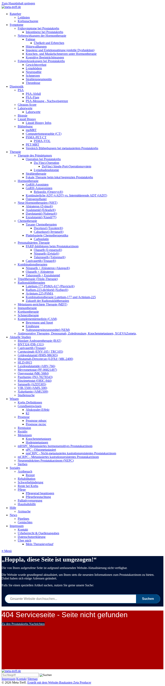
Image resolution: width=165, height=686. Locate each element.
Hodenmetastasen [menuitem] (37, 442)
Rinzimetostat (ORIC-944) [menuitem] (35, 380)
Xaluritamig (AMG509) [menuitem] (33, 391)
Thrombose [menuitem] (33, 83)
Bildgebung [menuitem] (25, 126)
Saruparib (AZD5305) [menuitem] (32, 384)
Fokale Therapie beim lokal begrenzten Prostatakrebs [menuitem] (59, 177)
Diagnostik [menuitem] (17, 86)
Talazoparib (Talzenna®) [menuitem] (49, 257)
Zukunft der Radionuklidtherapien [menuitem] (47, 300)
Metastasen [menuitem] (25, 435)
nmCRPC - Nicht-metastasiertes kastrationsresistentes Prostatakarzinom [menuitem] (71, 453)
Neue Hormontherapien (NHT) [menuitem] (37, 202)
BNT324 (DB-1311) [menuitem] (31, 344)
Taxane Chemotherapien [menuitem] (41, 224)
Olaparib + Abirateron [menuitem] (40, 271)
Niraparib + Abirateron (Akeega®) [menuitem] (48, 268)
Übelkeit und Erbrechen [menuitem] (49, 43)
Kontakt (21, 679)
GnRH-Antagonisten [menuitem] (39, 188)
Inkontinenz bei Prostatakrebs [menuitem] (44, 32)
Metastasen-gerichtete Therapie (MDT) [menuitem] (42, 304)
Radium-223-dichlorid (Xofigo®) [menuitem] (47, 290)
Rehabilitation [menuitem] (26, 478)
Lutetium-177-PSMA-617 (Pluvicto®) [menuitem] (50, 286)
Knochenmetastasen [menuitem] (38, 438)
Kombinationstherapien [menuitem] (32, 264)
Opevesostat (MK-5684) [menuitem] (33, 373)
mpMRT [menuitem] (31, 130)
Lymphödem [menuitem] (34, 68)
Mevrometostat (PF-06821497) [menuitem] (37, 369)
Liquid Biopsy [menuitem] (27, 119)
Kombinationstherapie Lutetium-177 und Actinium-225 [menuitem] (61, 297)
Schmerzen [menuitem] (33, 75)
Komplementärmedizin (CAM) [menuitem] (37, 319)
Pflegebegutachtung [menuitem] (38, 497)
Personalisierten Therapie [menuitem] (34, 242)
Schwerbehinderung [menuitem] (30, 482)
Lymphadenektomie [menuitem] (46, 170)
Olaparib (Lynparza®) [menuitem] (48, 250)
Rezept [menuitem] (30, 475)
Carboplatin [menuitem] (41, 239)
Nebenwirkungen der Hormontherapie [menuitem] (42, 35)
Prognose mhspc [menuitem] (36, 420)
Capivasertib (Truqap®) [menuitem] (41, 260)
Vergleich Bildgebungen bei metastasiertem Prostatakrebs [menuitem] (62, 148)
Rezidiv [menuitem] (23, 431)
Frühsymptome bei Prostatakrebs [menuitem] (38, 28)
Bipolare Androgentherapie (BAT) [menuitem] (39, 340)
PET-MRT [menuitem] (32, 144)
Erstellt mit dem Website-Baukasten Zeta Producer (59, 682)
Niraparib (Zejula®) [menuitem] (46, 253)
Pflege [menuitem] (22, 489)
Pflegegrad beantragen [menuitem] (40, 493)
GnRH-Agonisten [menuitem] (37, 184)
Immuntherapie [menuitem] (27, 308)
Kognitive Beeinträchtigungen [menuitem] (45, 57)
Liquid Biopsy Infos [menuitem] (38, 122)
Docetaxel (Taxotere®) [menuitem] (48, 228)
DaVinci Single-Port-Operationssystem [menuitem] (66, 166)
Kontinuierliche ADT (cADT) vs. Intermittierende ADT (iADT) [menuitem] (66, 195)
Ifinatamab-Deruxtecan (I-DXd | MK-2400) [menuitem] (45, 359)
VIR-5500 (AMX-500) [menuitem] (32, 388)
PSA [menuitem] (21, 90)
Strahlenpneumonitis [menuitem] (39, 79)
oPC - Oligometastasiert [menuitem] (41, 449)
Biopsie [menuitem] (22, 115)
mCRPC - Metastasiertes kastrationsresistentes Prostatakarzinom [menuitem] (58, 457)
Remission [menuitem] (24, 428)
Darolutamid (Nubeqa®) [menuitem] (41, 213)
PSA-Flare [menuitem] (32, 97)
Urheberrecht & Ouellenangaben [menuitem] (38, 533)
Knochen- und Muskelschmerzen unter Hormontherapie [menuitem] (61, 53)
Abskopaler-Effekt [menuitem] (37, 409)
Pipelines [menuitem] (23, 518)
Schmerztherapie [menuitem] (28, 315)
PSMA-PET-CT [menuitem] (36, 137)
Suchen (148, 598)
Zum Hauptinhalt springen (18, 3)
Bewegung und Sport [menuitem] (39, 322)
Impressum (8, 679)
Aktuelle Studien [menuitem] (20, 337)
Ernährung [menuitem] (32, 326)
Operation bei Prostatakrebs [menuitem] (43, 159)
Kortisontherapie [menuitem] (28, 311)
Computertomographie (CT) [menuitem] (43, 133)
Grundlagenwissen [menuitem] (29, 406)
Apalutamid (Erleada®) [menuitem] (41, 210)
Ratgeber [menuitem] (15, 14)
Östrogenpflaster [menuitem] (36, 199)
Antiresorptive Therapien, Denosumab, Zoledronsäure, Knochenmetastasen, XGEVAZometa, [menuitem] (77, 333)
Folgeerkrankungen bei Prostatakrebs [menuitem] (41, 61)
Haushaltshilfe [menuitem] (27, 504)
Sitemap (32, 679)
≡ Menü (7, 551)
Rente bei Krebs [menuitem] (28, 486)
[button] (23, 624)
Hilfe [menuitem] (13, 507)
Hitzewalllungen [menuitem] (36, 46)
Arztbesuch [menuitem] (25, 471)
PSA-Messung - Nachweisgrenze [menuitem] (47, 101)
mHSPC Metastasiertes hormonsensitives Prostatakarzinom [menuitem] (55, 446)
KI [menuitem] (27, 413)
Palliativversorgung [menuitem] (30, 500)
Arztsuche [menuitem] (24, 511)
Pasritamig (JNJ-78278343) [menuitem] (35, 377)
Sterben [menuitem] (22, 464)
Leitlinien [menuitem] (24, 17)
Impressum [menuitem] (17, 526)
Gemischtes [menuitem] (25, 522)
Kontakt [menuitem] (23, 529)
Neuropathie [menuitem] (33, 72)
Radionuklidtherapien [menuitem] (31, 282)
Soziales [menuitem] (15, 468)
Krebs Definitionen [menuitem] (30, 402)
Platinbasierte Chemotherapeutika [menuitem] (47, 235)
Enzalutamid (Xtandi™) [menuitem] (41, 217)
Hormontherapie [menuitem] (28, 181)
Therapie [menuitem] (15, 152)
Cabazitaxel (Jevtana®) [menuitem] (48, 231)
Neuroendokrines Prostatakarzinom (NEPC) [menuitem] (46, 460)
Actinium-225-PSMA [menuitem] (39, 293)
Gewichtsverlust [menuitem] (36, 64)
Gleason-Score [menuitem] (27, 104)
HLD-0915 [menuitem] (25, 362)
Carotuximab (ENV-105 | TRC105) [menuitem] (40, 351)
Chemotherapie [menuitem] (27, 221)
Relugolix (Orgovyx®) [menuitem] (48, 191)
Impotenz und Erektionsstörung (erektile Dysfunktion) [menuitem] (60, 50)
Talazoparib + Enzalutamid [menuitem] (43, 275)
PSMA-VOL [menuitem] (42, 141)
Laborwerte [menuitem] (25, 108)
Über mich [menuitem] (24, 540)
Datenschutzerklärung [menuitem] (31, 537)
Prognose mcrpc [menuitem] (36, 424)
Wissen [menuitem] (14, 399)
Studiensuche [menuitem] (26, 395)
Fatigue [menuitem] (30, 39)
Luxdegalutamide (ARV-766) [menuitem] (36, 366)
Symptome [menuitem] (16, 24)
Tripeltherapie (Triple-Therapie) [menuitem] (38, 279)
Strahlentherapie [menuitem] (36, 173)
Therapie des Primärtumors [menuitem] (35, 155)
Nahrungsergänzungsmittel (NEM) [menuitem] (48, 329)
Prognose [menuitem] (24, 417)
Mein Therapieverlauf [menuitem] (39, 544)
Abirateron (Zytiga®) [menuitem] (39, 206)
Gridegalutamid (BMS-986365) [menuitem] (38, 355)
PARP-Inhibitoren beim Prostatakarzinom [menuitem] (52, 246)
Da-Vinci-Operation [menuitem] (46, 162)
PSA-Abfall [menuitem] (33, 93)
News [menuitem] (13, 515)
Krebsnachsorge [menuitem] (28, 21)
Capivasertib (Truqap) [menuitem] (31, 348)
